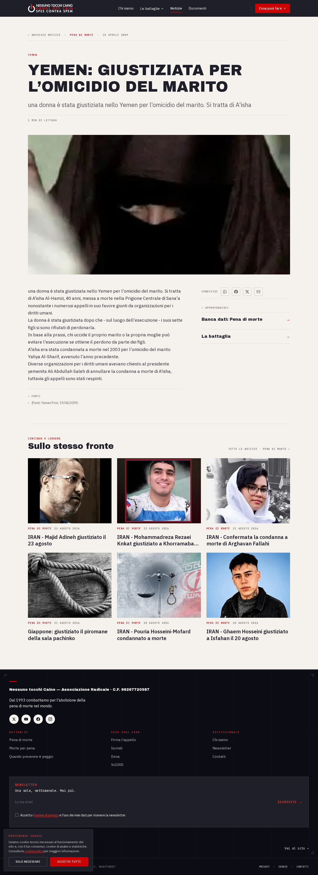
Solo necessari (28, 861)
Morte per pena (22, 748)
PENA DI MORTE (81, 35)
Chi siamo (126, 8)
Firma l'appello (123, 740)
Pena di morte (20, 740)
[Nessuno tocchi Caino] (51, 8)
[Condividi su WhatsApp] (225, 291)
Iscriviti (116, 748)
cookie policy (33, 851)
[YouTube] (26, 719)
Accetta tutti (69, 861)
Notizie (176, 8)
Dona (115, 756)
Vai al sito (296, 848)
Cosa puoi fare (270, 8)
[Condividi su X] (247, 291)
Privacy (264, 866)
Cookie (283, 866)
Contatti (219, 756)
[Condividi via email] (258, 291)
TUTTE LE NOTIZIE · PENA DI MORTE (259, 449)
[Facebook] (38, 719)
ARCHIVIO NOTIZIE (44, 35)
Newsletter (222, 748)
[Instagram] (50, 719)
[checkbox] (16, 815)
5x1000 (117, 764)
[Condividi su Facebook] (236, 291)
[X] (14, 719)
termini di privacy (46, 815)
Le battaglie (150, 8)
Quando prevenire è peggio (31, 756)
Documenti (197, 8)
